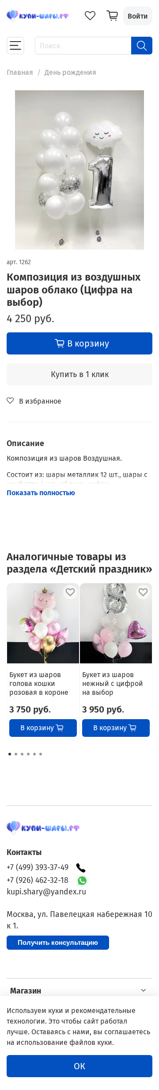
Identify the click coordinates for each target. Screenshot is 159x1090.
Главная (20, 72)
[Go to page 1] (9, 754)
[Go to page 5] (34, 754)
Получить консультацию (58, 942)
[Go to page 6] (40, 754)
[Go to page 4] (28, 754)
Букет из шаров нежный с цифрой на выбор (112, 683)
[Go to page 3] (22, 754)
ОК (79, 1066)
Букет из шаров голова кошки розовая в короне (38, 683)
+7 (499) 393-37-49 (37, 867)
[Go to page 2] (16, 754)
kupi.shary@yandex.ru (46, 892)
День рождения (70, 72)
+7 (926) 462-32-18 (37, 880)
